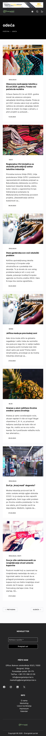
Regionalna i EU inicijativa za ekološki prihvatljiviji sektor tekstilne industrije (20, 166)
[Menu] (42, 11)
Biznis (11, 329)
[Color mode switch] (32, 11)
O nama (24, 700)
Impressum (24, 708)
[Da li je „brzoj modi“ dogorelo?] (23, 461)
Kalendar (24, 711)
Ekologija (12, 79)
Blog (11, 404)
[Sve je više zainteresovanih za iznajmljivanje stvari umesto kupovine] (23, 536)
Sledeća (36, 609)
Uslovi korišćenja (24, 706)
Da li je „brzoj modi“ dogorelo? (20, 485)
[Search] (37, 11)
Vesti (11, 160)
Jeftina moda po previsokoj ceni (21, 333)
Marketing (24, 703)
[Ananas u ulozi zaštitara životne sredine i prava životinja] (23, 384)
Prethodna (11, 609)
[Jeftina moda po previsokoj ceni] (23, 309)
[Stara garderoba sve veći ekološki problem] (23, 229)
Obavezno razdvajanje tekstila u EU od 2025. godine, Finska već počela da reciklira (21, 86)
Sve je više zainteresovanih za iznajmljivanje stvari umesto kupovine (21, 563)
